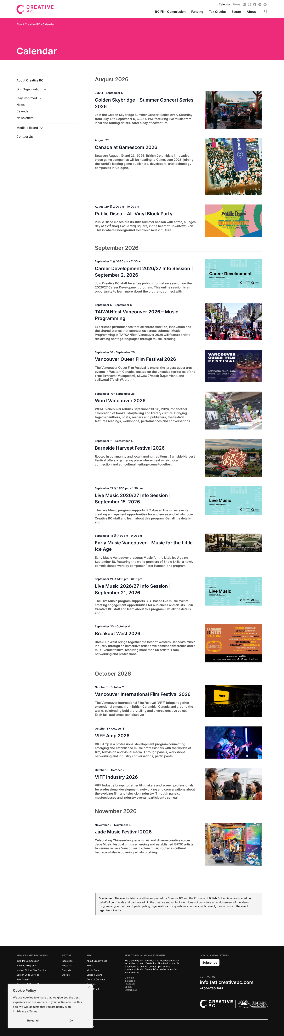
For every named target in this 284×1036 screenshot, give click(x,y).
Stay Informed (26, 98)
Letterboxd (131, 989)
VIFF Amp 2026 (112, 735)
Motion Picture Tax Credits (31, 970)
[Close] (88, 987)
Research (67, 965)
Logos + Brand (94, 974)
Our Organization (29, 89)
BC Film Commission (27, 960)
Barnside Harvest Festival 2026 (130, 448)
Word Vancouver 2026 (120, 400)
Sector (66, 955)
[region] (50, 1006)
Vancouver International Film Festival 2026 (142, 694)
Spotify (128, 986)
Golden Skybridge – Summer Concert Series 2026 (144, 103)
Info (89, 955)
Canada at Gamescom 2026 (126, 147)
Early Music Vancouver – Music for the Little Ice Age (144, 546)
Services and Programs (32, 955)
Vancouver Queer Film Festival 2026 (135, 359)
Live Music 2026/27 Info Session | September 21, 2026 (133, 589)
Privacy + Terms (26, 1011)
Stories (66, 974)
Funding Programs (26, 965)
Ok (71, 1020)
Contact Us (24, 137)
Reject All (33, 1020)
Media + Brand (27, 128)
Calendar (23, 111)
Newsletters (24, 118)
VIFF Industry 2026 (116, 777)
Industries (67, 960)
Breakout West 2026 (117, 633)
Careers (91, 984)
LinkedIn (129, 977)
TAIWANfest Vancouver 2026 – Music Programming (136, 315)
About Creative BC (29, 80)
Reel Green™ (23, 979)
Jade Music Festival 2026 (123, 832)
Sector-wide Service (27, 974)
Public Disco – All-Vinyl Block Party (134, 213)
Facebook (130, 983)
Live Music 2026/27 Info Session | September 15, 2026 (133, 499)
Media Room (93, 970)
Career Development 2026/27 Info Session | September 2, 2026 (144, 272)
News (20, 105)
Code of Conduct (96, 979)
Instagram (130, 980)
